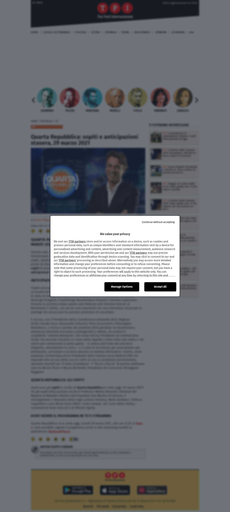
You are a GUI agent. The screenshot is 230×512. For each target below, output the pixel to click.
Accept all (160, 286)
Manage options (122, 286)
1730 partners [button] (77, 241)
